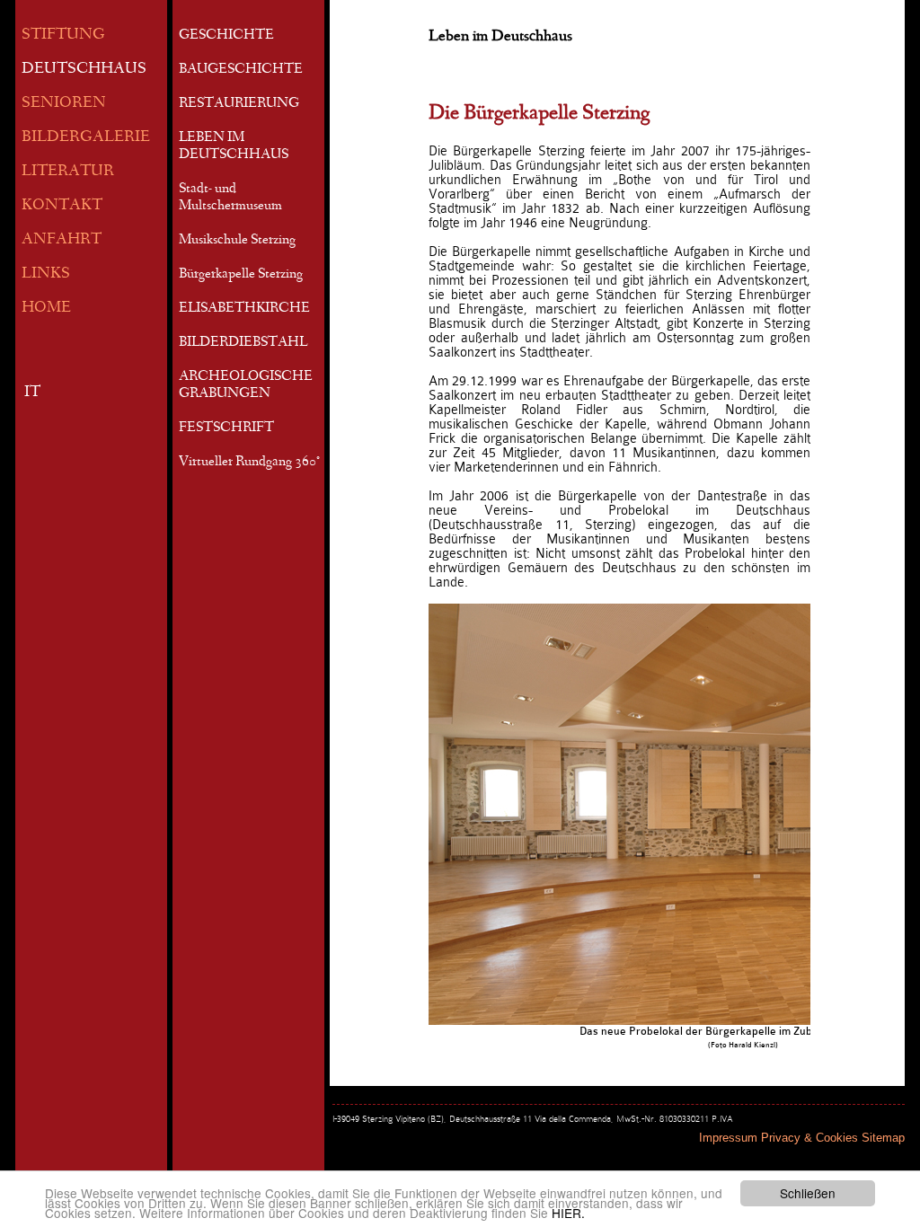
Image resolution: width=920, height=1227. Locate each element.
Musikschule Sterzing (237, 241)
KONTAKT (62, 206)
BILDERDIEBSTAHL (243, 343)
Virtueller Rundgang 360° (249, 462)
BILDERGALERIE (86, 138)
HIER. (568, 1213)
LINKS (46, 274)
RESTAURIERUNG (239, 104)
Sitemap (883, 1137)
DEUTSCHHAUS (84, 69)
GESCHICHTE (226, 36)
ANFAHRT (62, 240)
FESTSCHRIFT (226, 428)
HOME (46, 308)
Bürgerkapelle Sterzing (241, 275)
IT (32, 393)
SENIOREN (64, 103)
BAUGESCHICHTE (241, 70)
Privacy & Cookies (809, 1137)
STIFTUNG (63, 35)
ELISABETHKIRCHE (244, 309)
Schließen (808, 1193)
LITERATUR (68, 172)
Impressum (728, 1137)
